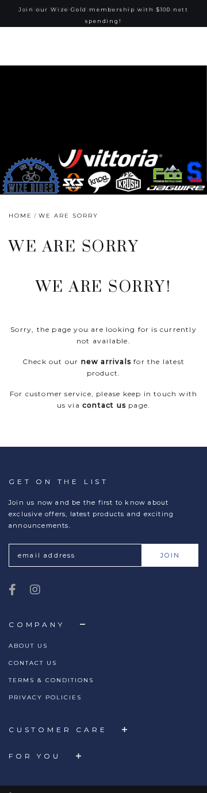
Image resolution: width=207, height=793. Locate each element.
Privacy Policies (45, 699)
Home (20, 217)
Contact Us (33, 664)
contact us (104, 407)
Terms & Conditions (51, 682)
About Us (28, 647)
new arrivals (106, 363)
